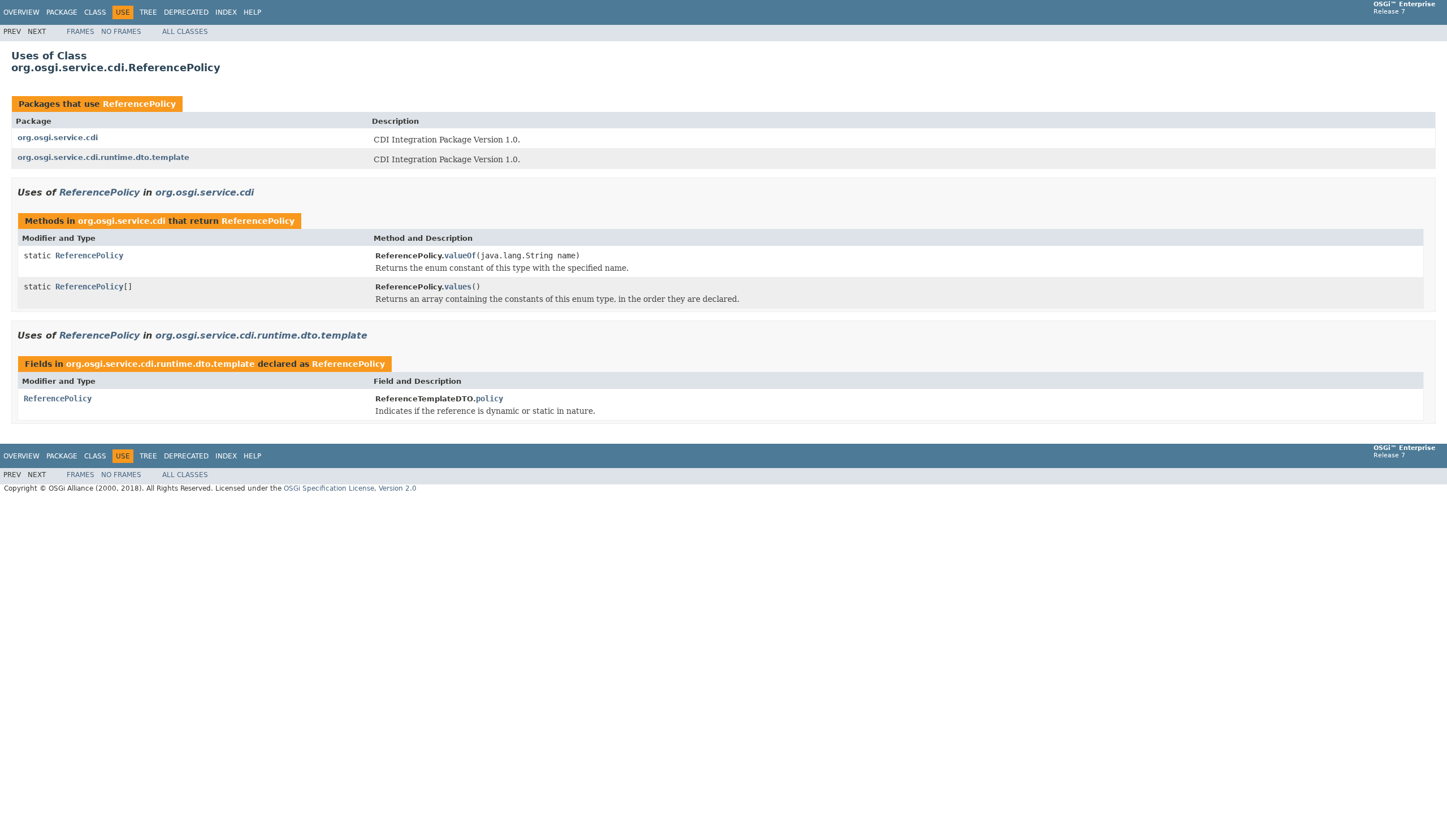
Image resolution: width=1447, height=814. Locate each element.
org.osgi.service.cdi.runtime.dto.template (103, 157)
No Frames (121, 32)
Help (252, 12)
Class (95, 12)
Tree (148, 12)
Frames (80, 32)
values (457, 286)
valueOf (460, 255)
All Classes (185, 32)
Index (226, 12)
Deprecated (186, 12)
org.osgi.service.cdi (58, 137)
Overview (21, 12)
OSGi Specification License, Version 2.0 (350, 488)
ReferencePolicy (139, 104)
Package (61, 12)
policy (489, 398)
